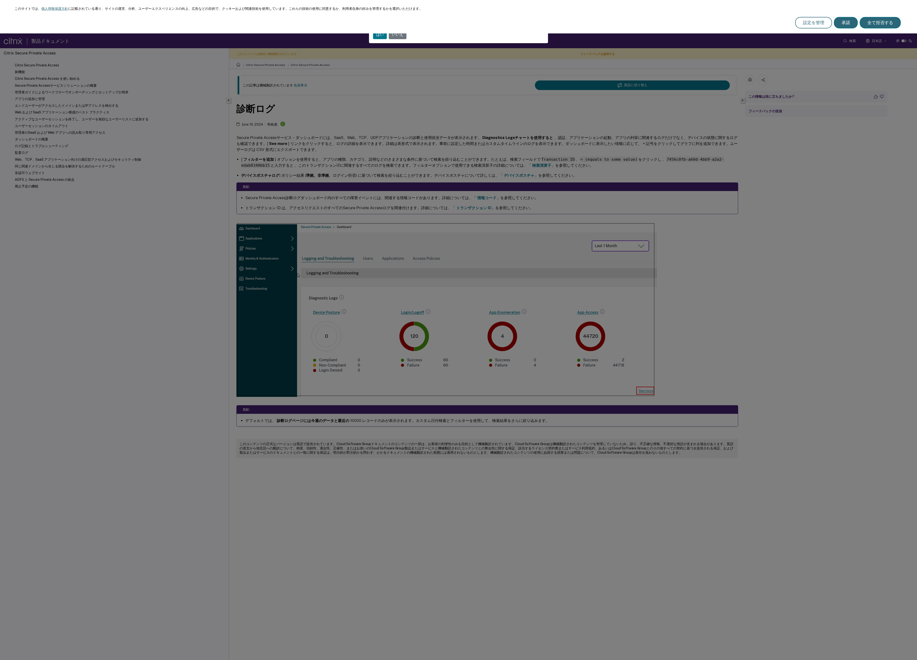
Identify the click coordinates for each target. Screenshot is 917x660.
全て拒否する (880, 22)
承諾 (846, 22)
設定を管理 (813, 22)
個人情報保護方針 (54, 9)
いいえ (397, 34)
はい (380, 34)
